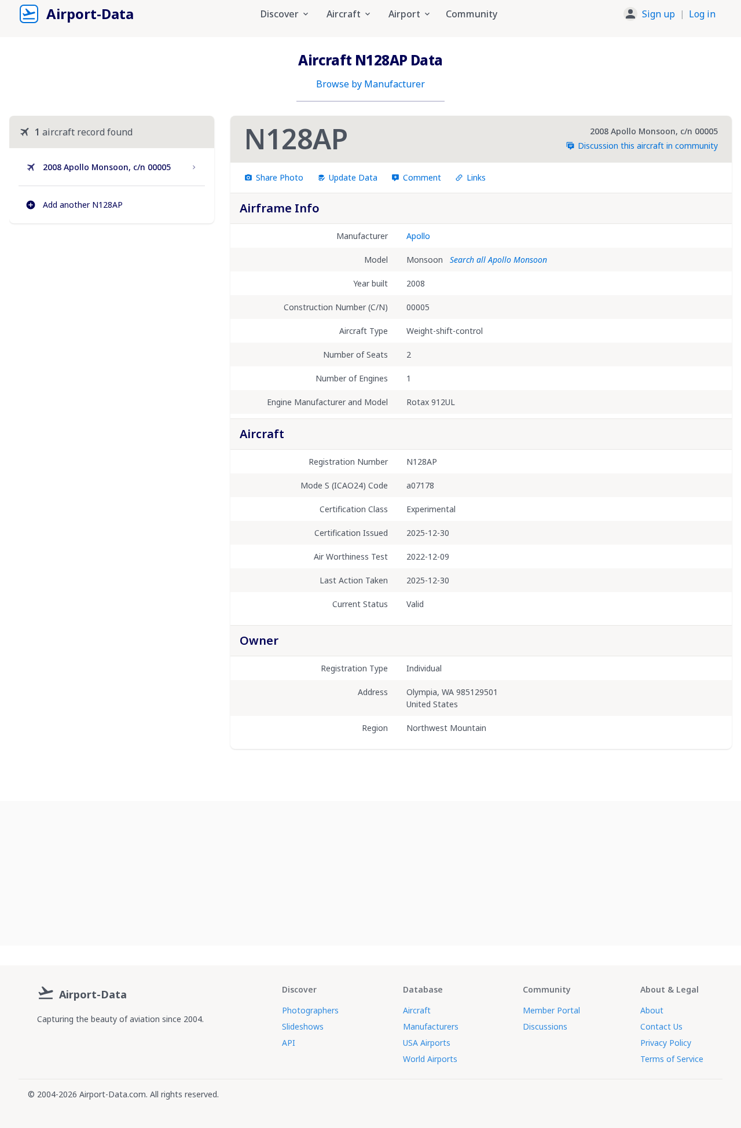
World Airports (430, 1058)
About (651, 1010)
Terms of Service (671, 1058)
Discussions (545, 1026)
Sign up (658, 14)
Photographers (310, 1010)
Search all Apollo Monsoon (498, 259)
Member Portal (551, 1010)
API (288, 1042)
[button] (669, 13)
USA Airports (426, 1042)
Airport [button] (404, 14)
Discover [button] (280, 14)
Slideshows (303, 1026)
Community (471, 14)
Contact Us (661, 1026)
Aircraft (417, 1010)
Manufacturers (430, 1026)
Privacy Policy (665, 1042)
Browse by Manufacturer (370, 84)
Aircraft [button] (344, 14)
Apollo (418, 235)
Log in (702, 14)
